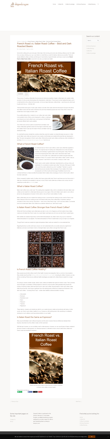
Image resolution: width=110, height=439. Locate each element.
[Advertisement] (55, 19)
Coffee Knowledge (69, 4)
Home (54, 4)
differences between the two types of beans (32, 140)
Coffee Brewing (91, 4)
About (11, 421)
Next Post (79, 401)
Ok (91, 436)
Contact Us (12, 419)
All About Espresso (81, 4)
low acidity (32, 182)
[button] (98, 4)
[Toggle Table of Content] (25, 94)
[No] (108, 436)
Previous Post (14, 401)
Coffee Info (60, 4)
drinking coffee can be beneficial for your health (43, 275)
